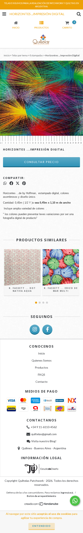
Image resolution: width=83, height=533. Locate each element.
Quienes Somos (42, 360)
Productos (41, 367)
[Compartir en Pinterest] (24, 183)
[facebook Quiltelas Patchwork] (47, 330)
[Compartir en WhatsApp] (5, 183)
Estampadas (36, 55)
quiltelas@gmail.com (44, 434)
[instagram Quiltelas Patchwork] (35, 330)
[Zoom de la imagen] (78, 65)
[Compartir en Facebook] (11, 183)
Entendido (41, 525)
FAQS (41, 374)
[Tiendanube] (41, 504)
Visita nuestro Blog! (43, 441)
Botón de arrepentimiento (41, 495)
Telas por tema (20, 55)
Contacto (41, 381)
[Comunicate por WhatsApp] (75, 501)
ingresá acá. (67, 492)
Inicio (7, 55)
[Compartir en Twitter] (18, 183)
